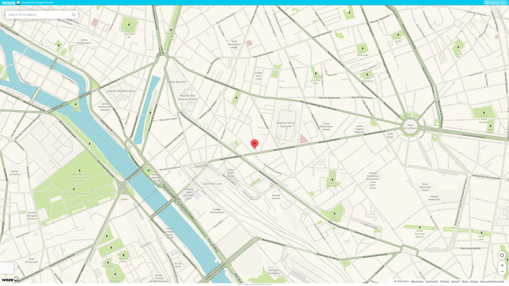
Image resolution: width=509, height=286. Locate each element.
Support (455, 281)
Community (431, 281)
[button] (502, 264)
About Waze (417, 281)
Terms (465, 281)
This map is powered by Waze (254, 284)
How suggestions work (492, 281)
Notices (474, 281)
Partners (444, 281)
